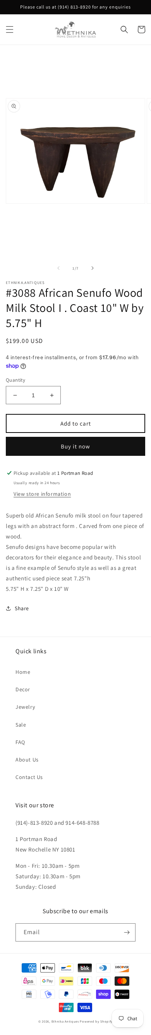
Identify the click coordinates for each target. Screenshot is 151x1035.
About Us (27, 759)
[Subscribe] (126, 932)
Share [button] (22, 608)
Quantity (15, 380)
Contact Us (29, 777)
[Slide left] (58, 268)
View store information (42, 493)
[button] (9, 29)
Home (22, 671)
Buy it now (75, 446)
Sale (20, 724)
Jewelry (25, 706)
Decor (22, 689)
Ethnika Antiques (65, 1021)
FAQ (20, 742)
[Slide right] (92, 268)
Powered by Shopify (96, 1021)
